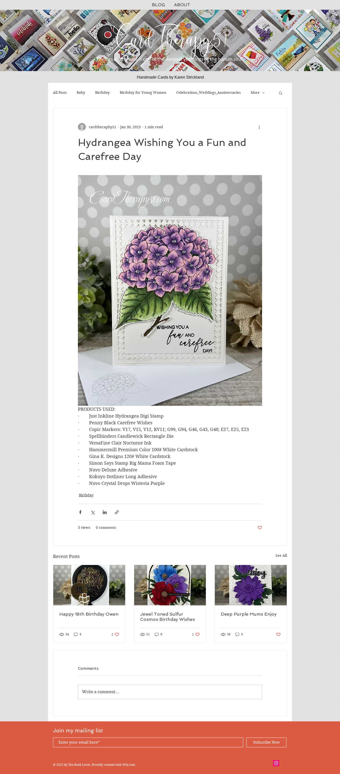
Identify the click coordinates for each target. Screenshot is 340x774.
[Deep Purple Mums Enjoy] (251, 585)
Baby (81, 92)
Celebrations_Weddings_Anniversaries (208, 92)
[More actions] (259, 127)
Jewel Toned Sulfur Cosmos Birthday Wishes (167, 616)
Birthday (102, 92)
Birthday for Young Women (143, 92)
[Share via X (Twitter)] (92, 512)
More (255, 92)
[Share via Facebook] (80, 512)
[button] (280, 93)
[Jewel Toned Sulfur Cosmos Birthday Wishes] (170, 585)
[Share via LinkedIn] (104, 512)
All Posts (60, 92)
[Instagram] (276, 763)
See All (281, 555)
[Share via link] (116, 512)
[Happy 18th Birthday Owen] (89, 585)
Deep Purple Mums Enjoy (249, 614)
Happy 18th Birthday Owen (88, 614)
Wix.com (128, 765)
